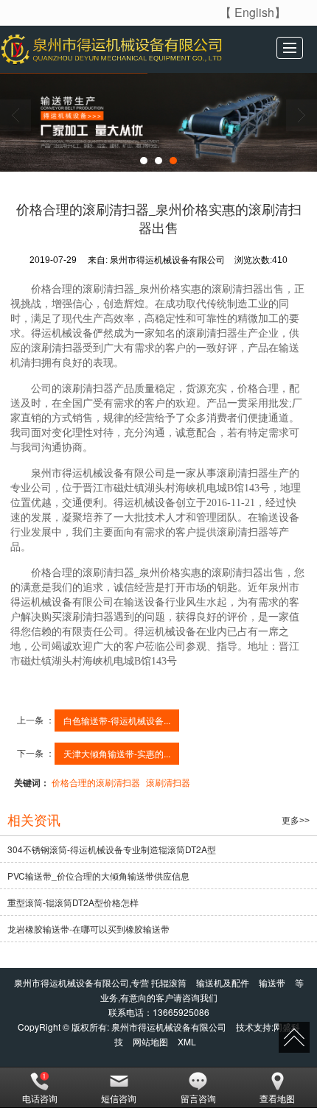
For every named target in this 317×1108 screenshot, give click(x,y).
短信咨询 (118, 1098)
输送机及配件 (222, 982)
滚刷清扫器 (168, 782)
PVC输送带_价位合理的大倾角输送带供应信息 (98, 875)
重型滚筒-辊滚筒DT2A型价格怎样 (73, 902)
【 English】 (253, 12)
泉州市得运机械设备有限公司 (168, 1026)
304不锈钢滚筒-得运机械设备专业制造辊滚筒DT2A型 (111, 849)
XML (187, 1041)
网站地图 (150, 1041)
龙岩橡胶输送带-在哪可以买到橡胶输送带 (88, 928)
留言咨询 (198, 1098)
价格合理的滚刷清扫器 (96, 782)
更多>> (296, 821)
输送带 (272, 982)
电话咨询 (40, 1098)
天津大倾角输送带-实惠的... (116, 753)
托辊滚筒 (169, 982)
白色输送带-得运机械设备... (116, 720)
